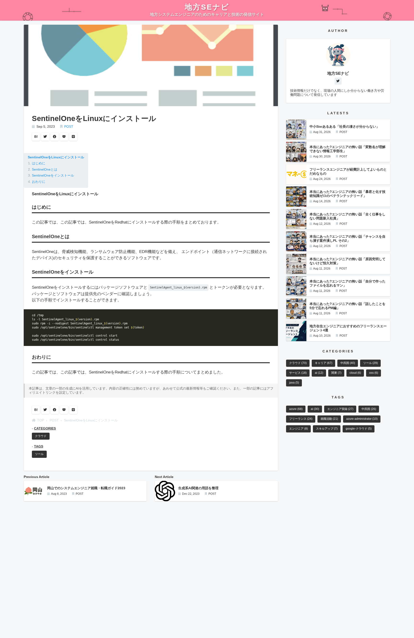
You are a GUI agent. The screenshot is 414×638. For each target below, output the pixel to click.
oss (373, 372)
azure (296, 409)
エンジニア (298, 428)
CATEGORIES (45, 428)
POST (68, 126)
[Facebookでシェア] (55, 137)
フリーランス (300, 418)
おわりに (38, 182)
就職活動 (329, 418)
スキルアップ (327, 428)
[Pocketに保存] (64, 137)
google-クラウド (359, 428)
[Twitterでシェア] (45, 137)
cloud (355, 372)
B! (36, 136)
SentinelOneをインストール (53, 175)
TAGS (38, 446)
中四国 (347, 363)
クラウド (40, 436)
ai (319, 372)
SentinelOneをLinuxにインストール (56, 157)
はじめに (38, 163)
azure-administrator (362, 418)
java (294, 382)
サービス (298, 372)
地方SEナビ (207, 7)
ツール (39, 454)
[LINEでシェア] (73, 137)
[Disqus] (151, 565)
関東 (336, 372)
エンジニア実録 (340, 409)
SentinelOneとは (44, 169)
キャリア (323, 363)
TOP (40, 420)
